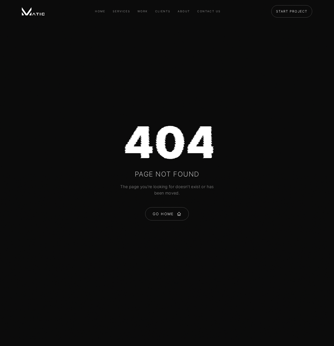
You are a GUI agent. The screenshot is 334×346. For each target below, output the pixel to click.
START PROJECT (291, 11)
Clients (163, 11)
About (184, 11)
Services (121, 11)
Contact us (209, 11)
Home (100, 11)
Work (142, 11)
